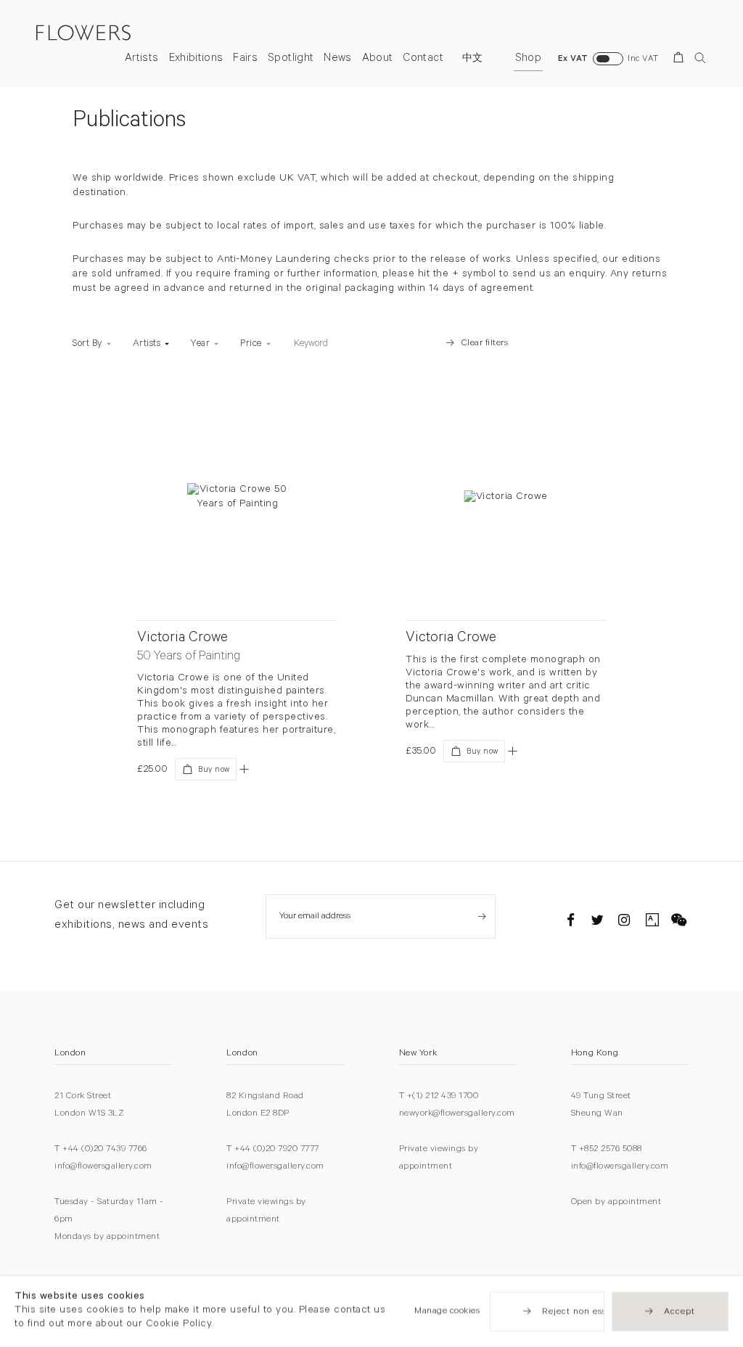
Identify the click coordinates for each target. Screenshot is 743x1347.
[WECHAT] (679, 923)
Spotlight (290, 59)
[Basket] (681, 60)
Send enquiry (482, 916)
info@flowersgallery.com (103, 1167)
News (337, 59)
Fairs (245, 59)
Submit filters (413, 343)
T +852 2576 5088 (606, 1150)
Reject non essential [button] (587, 1312)
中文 (472, 59)
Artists (141, 59)
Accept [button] (679, 1312)
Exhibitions (196, 59)
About (377, 59)
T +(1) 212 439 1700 (439, 1097)
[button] (244, 769)
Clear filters (485, 344)
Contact (423, 59)
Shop (528, 59)
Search (700, 58)
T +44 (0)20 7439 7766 (100, 1150)
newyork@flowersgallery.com (457, 1114)
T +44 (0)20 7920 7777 (272, 1150)
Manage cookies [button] (447, 1311)
